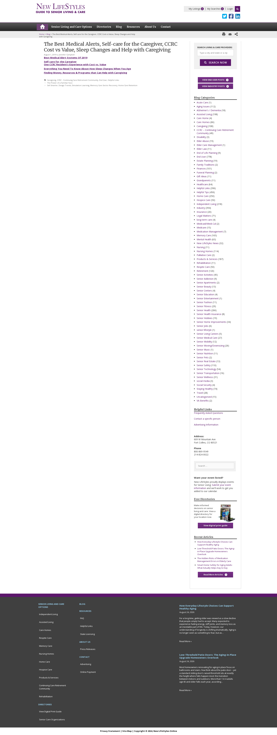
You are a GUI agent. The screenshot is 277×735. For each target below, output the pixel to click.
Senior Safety (203, 365)
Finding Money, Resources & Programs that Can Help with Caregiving (85, 72)
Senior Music (203, 349)
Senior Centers (204, 290)
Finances (201, 168)
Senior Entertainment (208, 298)
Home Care (203, 196)
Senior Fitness (204, 306)
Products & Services (207, 259)
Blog (48, 34)
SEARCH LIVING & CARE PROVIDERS (214, 47)
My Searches (213, 8)
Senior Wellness (205, 377)
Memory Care (204, 235)
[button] (215, 80)
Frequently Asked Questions (208, 412)
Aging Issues (203, 106)
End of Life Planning (207, 152)
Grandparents (204, 180)
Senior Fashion (204, 302)
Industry (201, 207)
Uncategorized (204, 396)
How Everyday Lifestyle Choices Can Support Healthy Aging (214, 543)
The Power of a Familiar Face (59, 83)
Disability (201, 137)
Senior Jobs (202, 325)
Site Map (127, 731)
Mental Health (204, 239)
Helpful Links (113, 80)
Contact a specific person (207, 418)
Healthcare (202, 184)
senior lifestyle (204, 329)
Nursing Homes (205, 251)
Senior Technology (206, 369)
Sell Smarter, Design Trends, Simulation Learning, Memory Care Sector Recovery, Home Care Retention (92, 85)
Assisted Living (204, 114)
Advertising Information (206, 424)
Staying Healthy (205, 388)
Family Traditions (205, 164)
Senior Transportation (208, 373)
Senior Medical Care (207, 337)
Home (41, 34)
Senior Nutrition (205, 353)
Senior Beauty (204, 286)
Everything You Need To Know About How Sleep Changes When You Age (87, 68)
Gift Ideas (202, 176)
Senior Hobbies (204, 318)
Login (230, 8)
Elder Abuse (203, 141)
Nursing (201, 247)
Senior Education (205, 294)
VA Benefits (203, 400)
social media (203, 380)
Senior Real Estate (206, 361)
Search (237, 9)
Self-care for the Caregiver (60, 61)
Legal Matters (204, 215)
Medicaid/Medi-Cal (206, 223)
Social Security (204, 384)
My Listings (194, 8)
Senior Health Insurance (209, 314)
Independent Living (206, 204)
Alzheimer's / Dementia (209, 110)
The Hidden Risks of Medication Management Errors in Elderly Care (214, 560)
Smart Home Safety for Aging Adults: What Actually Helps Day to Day (214, 566)
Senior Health (204, 310)
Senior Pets (203, 357)
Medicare (201, 227)
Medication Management (210, 231)
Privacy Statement (110, 731)
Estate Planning (205, 160)
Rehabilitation (204, 262)
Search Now (218, 62)
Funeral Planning (205, 172)
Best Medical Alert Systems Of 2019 (65, 57)
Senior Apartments (206, 282)
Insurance (202, 211)
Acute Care (202, 102)
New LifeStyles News (208, 243)
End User (103, 80)
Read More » (185, 641)
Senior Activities (205, 274)
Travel (200, 392)
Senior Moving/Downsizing (210, 345)
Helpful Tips (203, 192)
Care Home (203, 118)
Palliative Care (204, 255)
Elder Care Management (209, 145)
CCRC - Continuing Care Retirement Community (77, 80)
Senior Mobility (204, 341)
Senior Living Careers (207, 333)
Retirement (202, 270)
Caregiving (51, 80)
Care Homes (203, 122)
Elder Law (202, 148)
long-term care (204, 219)
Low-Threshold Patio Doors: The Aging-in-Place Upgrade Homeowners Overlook (216, 551)
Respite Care (203, 266)
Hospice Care (203, 200)
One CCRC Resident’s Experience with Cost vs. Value (75, 64)
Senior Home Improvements (211, 321)
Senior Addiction (205, 278)
